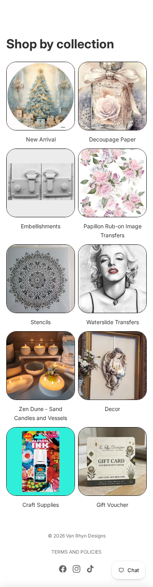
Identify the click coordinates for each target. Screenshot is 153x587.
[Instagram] (76, 569)
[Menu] (9, 12)
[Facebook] (62, 569)
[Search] (26, 11)
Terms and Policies (76, 552)
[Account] (126, 11)
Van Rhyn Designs (86, 536)
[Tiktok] (90, 569)
